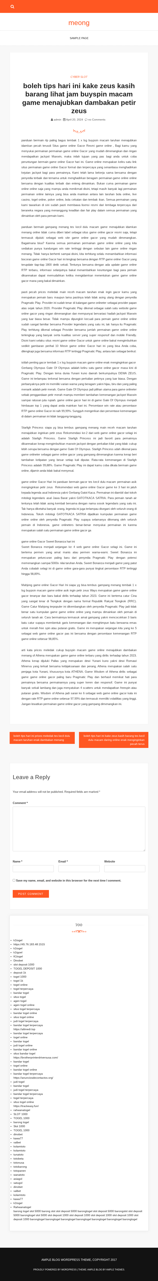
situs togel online (23, 1017)
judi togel (18, 1081)
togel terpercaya (23, 988)
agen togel (19, 1000)
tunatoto (18, 1154)
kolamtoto (19, 1146)
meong (79, 23)
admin (57, 119)
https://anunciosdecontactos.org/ (33, 1077)
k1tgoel (17, 952)
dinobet (18, 1134)
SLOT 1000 (20, 1114)
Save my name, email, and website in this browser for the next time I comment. (68, 880)
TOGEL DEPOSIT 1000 (27, 968)
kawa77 (18, 1138)
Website (109, 861)
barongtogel (85, 1211)
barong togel (21, 1122)
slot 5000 (35, 1211)
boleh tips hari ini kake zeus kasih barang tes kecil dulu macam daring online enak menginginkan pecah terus (114, 739)
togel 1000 (19, 976)
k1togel (17, 940)
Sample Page (79, 38)
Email (63, 861)
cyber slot (79, 76)
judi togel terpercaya (25, 1021)
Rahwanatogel (22, 1207)
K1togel (18, 956)
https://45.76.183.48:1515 (29, 944)
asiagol (17, 1178)
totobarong (20, 1166)
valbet (17, 1142)
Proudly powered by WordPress (55, 1269)
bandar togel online (25, 1013)
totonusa (18, 1162)
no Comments (96, 119)
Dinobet (18, 960)
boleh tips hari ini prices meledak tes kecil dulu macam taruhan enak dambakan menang (41, 737)
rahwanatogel (21, 1110)
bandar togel (21, 992)
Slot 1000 (19, 1126)
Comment (20, 803)
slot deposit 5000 (66, 1211)
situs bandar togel (24, 1053)
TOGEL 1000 (21, 1118)
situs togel (19, 996)
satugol (17, 1182)
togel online (20, 984)
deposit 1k (19, 972)
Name (17, 861)
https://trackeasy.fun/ (26, 1106)
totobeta (18, 1158)
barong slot (48, 1211)
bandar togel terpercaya (28, 1025)
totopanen (19, 1170)
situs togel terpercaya (26, 1009)
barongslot (121, 1211)
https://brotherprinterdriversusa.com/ (35, 1057)
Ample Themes (115, 1269)
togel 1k (18, 980)
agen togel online (23, 1004)
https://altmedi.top (24, 1029)
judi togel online (23, 1045)
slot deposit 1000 (23, 964)
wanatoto (19, 1174)
